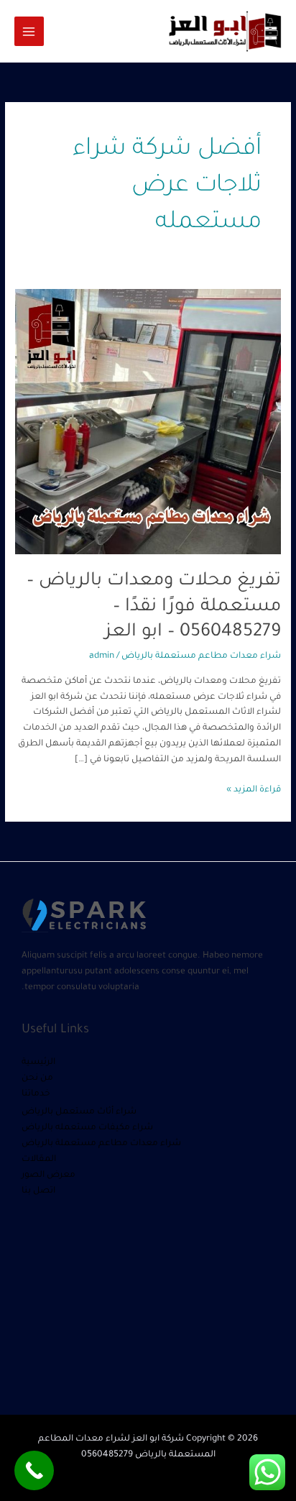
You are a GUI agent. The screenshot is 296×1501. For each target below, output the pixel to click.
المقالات (39, 1160)
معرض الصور (48, 1175)
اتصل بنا (38, 1191)
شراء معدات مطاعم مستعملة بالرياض (201, 656)
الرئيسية (38, 1062)
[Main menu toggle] (29, 31)
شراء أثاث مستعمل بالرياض (79, 1112)
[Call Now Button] (34, 1470)
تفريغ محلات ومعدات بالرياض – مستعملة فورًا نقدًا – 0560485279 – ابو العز (154, 607)
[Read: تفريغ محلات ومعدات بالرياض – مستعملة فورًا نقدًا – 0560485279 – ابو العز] (148, 423)
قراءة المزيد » (253, 789)
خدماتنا (36, 1094)
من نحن (37, 1078)
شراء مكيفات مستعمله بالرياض (87, 1128)
